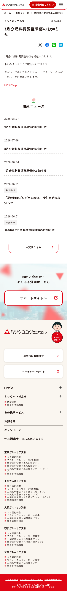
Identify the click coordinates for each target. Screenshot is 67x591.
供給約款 (11, 402)
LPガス (8, 388)
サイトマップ (11, 579)
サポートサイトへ (33, 298)
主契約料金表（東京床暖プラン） (24, 463)
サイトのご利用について (31, 579)
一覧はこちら (33, 247)
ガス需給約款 (14, 457)
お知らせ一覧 (22, 12)
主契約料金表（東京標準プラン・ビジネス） (28, 470)
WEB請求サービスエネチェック (24, 439)
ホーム (7, 12)
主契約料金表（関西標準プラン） (24, 518)
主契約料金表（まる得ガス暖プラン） (27, 492)
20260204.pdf (12, 85)
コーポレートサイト (33, 371)
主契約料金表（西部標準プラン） (24, 539)
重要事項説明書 (15, 405)
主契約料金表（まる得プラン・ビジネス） (29, 497)
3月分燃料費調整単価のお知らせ (50, 12)
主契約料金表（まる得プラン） (23, 494)
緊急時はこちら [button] (43, 4)
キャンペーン (12, 430)
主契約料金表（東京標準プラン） (24, 466)
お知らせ (9, 421)
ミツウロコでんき (14, 21)
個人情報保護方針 (53, 579)
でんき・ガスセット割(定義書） (23, 460)
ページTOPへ (57, 338)
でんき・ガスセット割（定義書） (24, 515)
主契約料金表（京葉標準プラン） (24, 563)
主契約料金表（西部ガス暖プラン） (25, 542)
